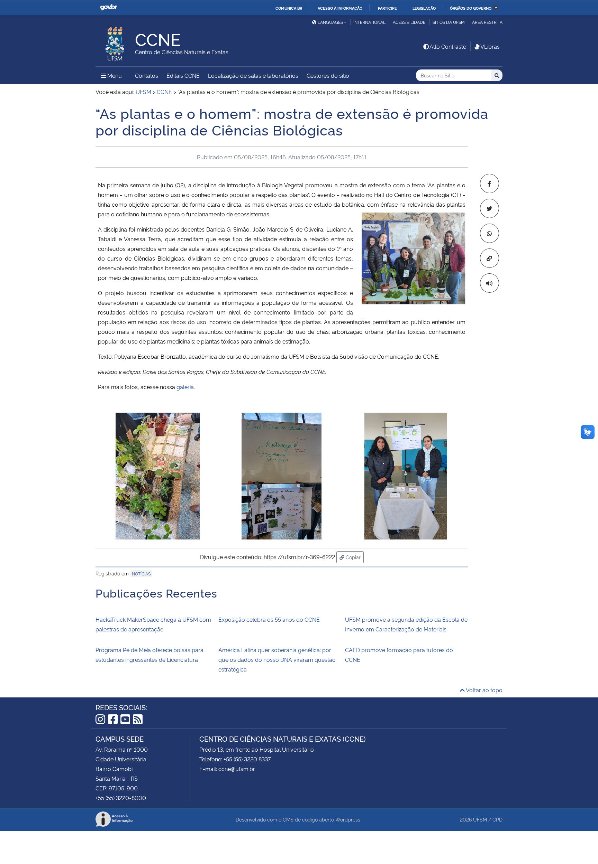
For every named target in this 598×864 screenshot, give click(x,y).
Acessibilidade (409, 22)
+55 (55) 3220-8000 (121, 797)
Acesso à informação (340, 8)
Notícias (141, 573)
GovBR (108, 7)
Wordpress (347, 819)
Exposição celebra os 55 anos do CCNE (269, 619)
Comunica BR (288, 8)
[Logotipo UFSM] (115, 42)
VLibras (490, 46)
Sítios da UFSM (449, 22)
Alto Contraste (447, 46)
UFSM (480, 819)
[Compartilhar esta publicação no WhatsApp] (489, 233)
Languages (330, 22)
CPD (497, 819)
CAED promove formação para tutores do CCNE (399, 654)
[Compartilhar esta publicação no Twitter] (489, 208)
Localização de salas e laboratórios (253, 75)
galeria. (185, 387)
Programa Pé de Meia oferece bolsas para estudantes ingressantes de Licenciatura (149, 654)
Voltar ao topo (483, 690)
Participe (387, 8)
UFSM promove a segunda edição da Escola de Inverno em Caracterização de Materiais (406, 624)
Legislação (424, 8)
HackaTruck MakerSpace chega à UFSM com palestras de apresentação (153, 624)
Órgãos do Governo (470, 8)
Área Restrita (487, 22)
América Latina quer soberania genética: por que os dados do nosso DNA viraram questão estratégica (277, 659)
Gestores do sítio (328, 75)
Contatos (146, 75)
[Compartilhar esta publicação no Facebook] (489, 183)
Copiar (354, 556)
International (369, 22)
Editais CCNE (183, 75)
